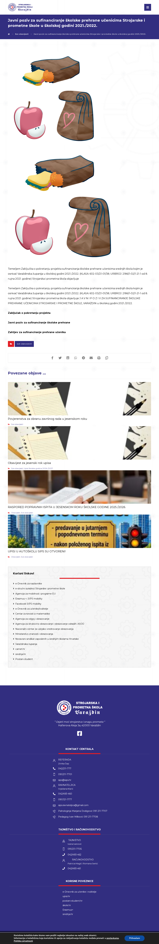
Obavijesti (15, 512)
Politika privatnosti (23, 940)
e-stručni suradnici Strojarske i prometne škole (40, 588)
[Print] (99, 358)
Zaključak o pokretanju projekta (29, 312)
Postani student (24, 659)
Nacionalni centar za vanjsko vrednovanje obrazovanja (44, 629)
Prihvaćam (134, 938)
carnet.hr (20, 649)
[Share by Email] (91, 358)
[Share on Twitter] (60, 358)
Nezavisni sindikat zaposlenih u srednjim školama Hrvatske (47, 639)
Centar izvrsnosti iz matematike (32, 613)
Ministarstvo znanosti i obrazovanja (34, 634)
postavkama (113, 938)
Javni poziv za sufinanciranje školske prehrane (39, 322)
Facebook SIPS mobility (28, 603)
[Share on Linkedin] (68, 358)
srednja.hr (20, 654)
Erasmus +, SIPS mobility (28, 598)
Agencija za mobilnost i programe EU (35, 593)
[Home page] (9, 34)
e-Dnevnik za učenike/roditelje (31, 608)
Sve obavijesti (24, 344)
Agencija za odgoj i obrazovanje (32, 618)
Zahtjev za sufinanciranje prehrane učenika (37, 332)
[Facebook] (79, 734)
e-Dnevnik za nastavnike (28, 583)
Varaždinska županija (26, 644)
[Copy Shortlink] (107, 358)
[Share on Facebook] (52, 358)
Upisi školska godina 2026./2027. (38, 468)
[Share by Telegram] (83, 358)
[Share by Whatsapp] (76, 358)
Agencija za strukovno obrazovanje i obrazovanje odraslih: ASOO (49, 623)
